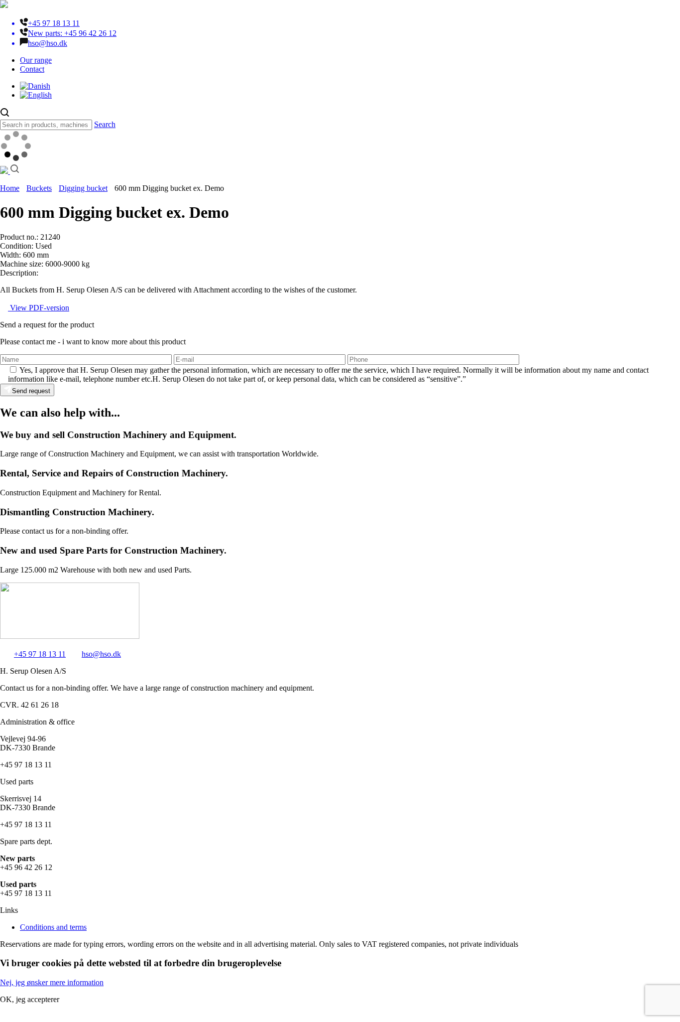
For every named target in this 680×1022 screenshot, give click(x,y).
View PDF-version (38, 307)
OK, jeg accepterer (29, 999)
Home (9, 188)
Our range (36, 60)
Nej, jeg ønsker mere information (52, 982)
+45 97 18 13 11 (40, 654)
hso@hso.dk (101, 654)
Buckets (39, 188)
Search (104, 124)
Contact (32, 69)
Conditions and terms (53, 927)
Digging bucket (83, 188)
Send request (31, 391)
